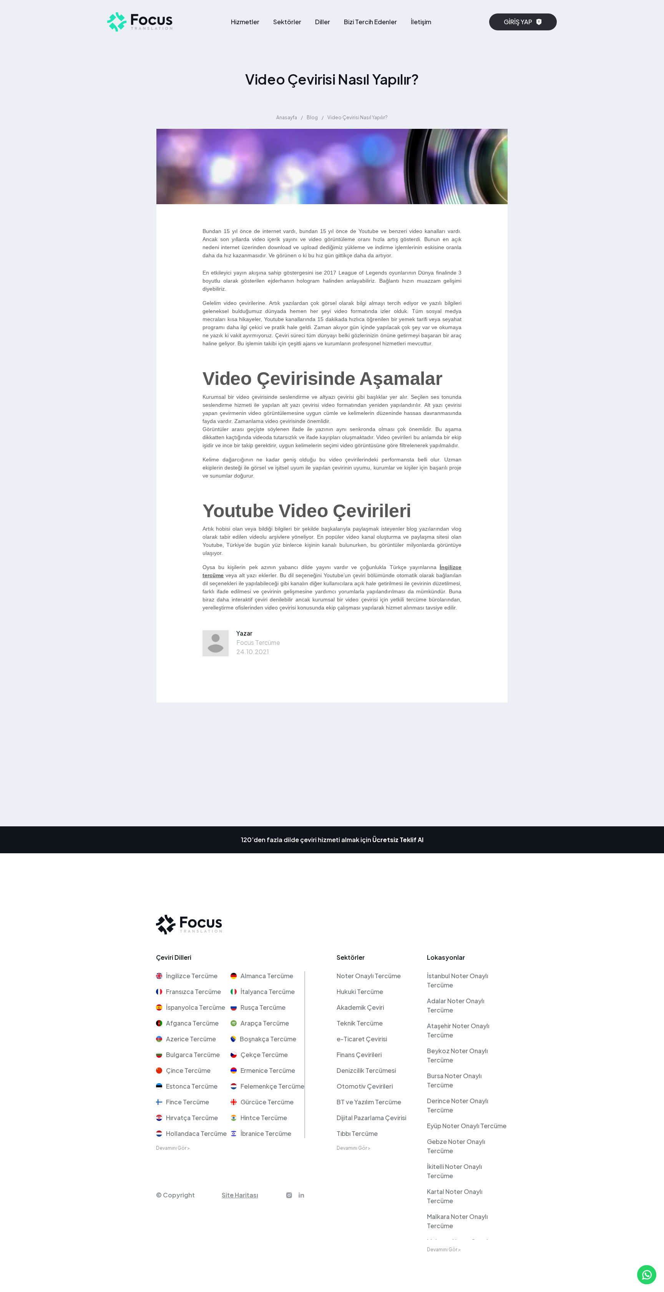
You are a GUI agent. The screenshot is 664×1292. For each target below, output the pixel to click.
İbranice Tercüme (266, 1133)
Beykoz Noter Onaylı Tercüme (457, 1055)
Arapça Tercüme (265, 1023)
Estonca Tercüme (191, 1086)
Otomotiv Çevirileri (365, 1086)
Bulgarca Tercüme (193, 1055)
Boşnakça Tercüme (268, 1039)
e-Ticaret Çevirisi (362, 1039)
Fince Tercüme (187, 1102)
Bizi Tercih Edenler (370, 22)
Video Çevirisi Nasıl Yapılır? (357, 117)
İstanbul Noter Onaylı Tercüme (457, 980)
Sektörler (287, 22)
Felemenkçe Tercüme (272, 1086)
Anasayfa (286, 117)
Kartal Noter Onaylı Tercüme (454, 1196)
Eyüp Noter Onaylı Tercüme (466, 1126)
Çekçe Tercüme (264, 1055)
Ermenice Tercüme (268, 1070)
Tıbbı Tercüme (357, 1133)
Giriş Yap (518, 22)
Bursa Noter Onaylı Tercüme (454, 1080)
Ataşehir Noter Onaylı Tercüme (458, 1030)
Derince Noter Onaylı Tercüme (457, 1105)
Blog (312, 117)
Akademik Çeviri (360, 1007)
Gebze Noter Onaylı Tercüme (456, 1146)
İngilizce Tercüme (191, 976)
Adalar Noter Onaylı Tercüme (455, 1005)
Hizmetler (245, 22)
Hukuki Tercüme (360, 991)
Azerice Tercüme (191, 1039)
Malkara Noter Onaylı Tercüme (457, 1221)
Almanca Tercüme (267, 976)
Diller (322, 22)
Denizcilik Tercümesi (366, 1070)
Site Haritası (240, 1195)
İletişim (421, 22)
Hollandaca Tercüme (196, 1133)
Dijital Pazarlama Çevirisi (371, 1118)
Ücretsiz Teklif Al (397, 840)
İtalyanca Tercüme (268, 991)
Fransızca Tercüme (193, 991)
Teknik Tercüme (360, 1023)
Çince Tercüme (188, 1070)
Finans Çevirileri (359, 1055)
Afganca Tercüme (192, 1023)
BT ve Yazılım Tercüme (369, 1102)
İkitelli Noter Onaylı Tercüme (454, 1171)
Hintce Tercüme (264, 1118)
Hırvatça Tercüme (192, 1118)
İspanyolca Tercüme (195, 1007)
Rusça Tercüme (263, 1007)
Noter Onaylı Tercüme (369, 976)
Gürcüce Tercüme (267, 1102)
